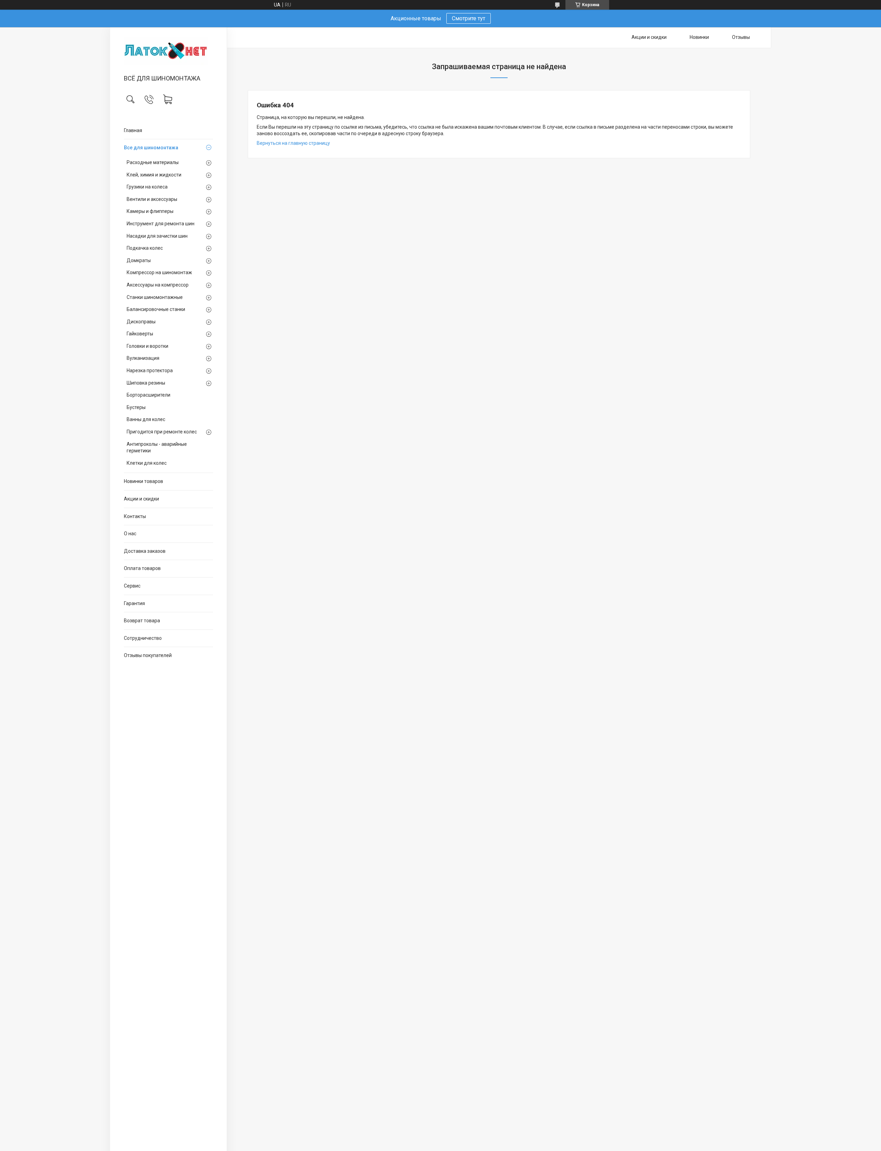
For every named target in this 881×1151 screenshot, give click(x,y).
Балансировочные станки (156, 309)
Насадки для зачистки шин (157, 236)
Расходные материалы (153, 162)
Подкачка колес (145, 248)
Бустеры (136, 407)
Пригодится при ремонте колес (162, 431)
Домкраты (139, 260)
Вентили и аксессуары (152, 199)
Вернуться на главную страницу (293, 143)
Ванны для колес (146, 419)
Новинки (699, 37)
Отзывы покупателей (148, 655)
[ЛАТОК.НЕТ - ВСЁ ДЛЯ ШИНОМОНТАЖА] (168, 51)
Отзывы (741, 37)
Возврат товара (142, 620)
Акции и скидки (141, 499)
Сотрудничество (143, 638)
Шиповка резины (146, 383)
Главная (133, 130)
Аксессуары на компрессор (158, 285)
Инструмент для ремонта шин (160, 223)
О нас (130, 533)
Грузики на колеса (147, 187)
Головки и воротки (147, 346)
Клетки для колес (147, 463)
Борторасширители (148, 395)
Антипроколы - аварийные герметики (157, 447)
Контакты (135, 516)
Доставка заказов (145, 551)
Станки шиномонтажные (155, 297)
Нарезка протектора (150, 370)
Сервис (132, 586)
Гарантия (134, 603)
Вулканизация (143, 358)
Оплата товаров (142, 568)
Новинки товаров (143, 481)
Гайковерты (140, 333)
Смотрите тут (468, 18)
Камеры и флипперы (150, 211)
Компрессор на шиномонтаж (159, 272)
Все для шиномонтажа (151, 147)
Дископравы (141, 321)
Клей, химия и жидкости (154, 175)
